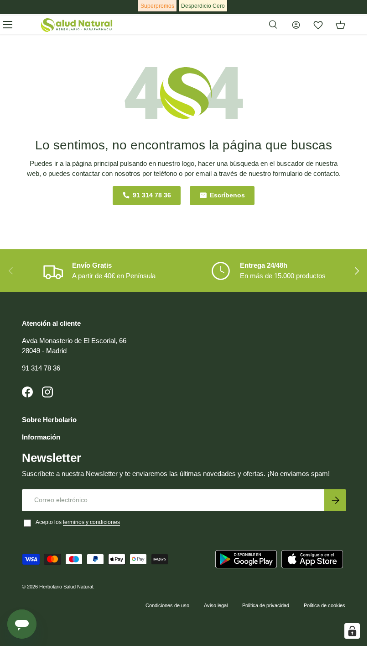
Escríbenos (227, 195)
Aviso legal (216, 605)
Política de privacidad (265, 605)
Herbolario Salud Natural (66, 586)
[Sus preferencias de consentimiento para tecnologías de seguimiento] (352, 631)
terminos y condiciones (91, 522)
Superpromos (157, 6)
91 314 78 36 (152, 195)
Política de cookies (324, 605)
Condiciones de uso (167, 605)
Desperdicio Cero (203, 6)
